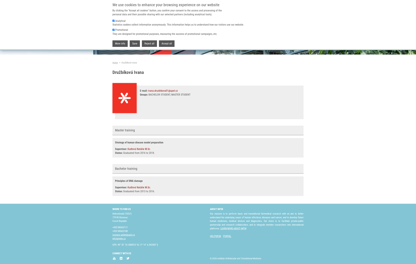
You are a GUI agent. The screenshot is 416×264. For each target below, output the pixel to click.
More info (120, 43)
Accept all (167, 43)
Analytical (120, 20)
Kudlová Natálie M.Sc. (139, 149)
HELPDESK (215, 236)
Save (134, 43)
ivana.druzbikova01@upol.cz (163, 90)
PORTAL (227, 236)
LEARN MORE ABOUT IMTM (233, 228)
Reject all (149, 43)
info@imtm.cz (119, 238)
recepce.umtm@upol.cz (123, 234)
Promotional (121, 30)
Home (115, 62)
